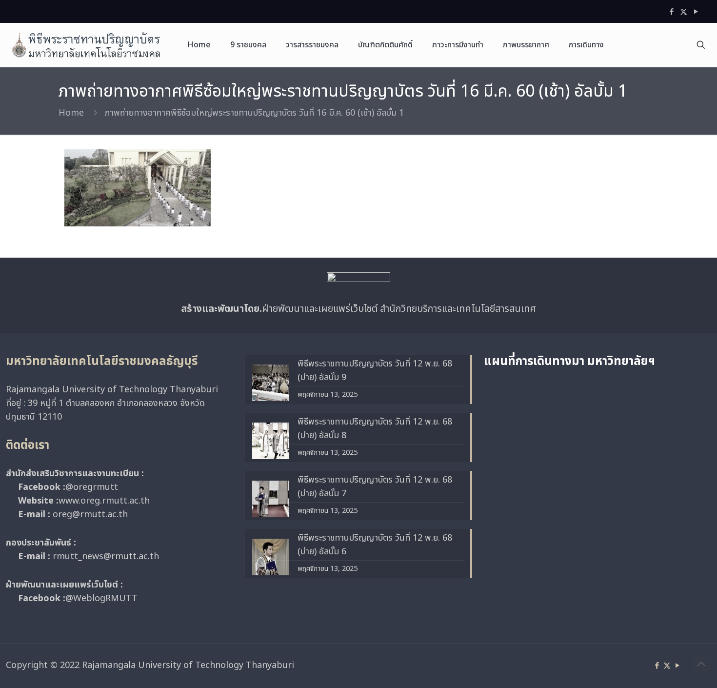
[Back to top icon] (701, 664)
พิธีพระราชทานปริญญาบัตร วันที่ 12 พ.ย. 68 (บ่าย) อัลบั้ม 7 (375, 486)
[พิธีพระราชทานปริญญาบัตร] (86, 45)
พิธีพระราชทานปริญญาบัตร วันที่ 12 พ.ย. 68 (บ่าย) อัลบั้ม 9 (375, 370)
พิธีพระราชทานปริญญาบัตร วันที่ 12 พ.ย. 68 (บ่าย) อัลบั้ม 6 (375, 544)
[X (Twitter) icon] (683, 12)
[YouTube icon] (695, 12)
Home (71, 113)
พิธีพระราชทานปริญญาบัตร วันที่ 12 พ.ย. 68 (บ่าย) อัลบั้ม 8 (375, 428)
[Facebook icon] (671, 12)
